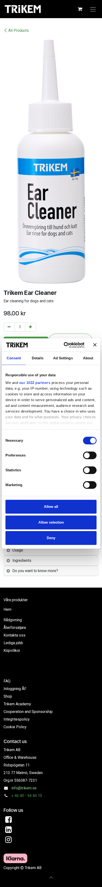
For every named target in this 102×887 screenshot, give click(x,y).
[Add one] (30, 327)
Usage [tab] (17, 550)
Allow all (51, 507)
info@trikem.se (24, 788)
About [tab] (88, 358)
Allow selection (51, 522)
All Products (18, 30)
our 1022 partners (35, 383)
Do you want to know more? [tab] (35, 570)
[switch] (90, 455)
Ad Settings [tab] (63, 358)
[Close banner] (95, 345)
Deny (51, 538)
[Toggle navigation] (93, 9)
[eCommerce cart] (80, 9)
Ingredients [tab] (21, 560)
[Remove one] (9, 327)
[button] (51, 877)
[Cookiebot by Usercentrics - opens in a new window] (64, 345)
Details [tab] (37, 358)
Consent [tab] (14, 358)
